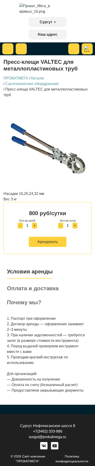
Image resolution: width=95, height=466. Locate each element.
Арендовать (47, 242)
